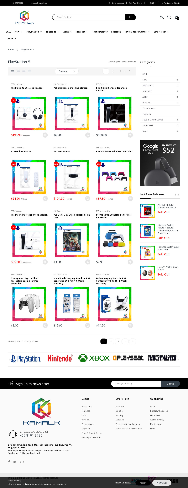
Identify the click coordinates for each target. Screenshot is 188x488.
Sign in (177, 3)
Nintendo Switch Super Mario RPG (168, 248)
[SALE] (29, 113)
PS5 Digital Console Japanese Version (111, 89)
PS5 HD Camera (62, 151)
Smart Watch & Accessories (129, 428)
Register (167, 3)
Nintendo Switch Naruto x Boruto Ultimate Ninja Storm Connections (168, 229)
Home (11, 49)
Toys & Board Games (92, 433)
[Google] (22, 462)
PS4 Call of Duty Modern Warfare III (167, 206)
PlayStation (87, 406)
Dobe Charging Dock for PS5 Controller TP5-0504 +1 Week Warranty (111, 281)
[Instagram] (15, 462)
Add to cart (45, 135)
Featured (63, 71)
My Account (155, 424)
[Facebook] (9, 462)
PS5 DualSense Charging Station (71, 87)
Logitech (86, 428)
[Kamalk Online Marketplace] (25, 17)
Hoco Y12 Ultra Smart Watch (168, 268)
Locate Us (155, 415)
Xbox (84, 415)
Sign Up (170, 383)
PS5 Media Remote (21, 151)
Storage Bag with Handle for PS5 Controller (113, 216)
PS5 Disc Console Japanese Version (29, 214)
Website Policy (157, 419)
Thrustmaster (88, 424)
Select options (130, 198)
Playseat (86, 419)
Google (119, 410)
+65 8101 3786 (31, 435)
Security (119, 415)
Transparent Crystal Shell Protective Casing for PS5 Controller (24, 281)
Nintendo (86, 410)
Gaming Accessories (91, 437)
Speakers (120, 419)
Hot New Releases (159, 410)
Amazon (120, 406)
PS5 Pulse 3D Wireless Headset (27, 87)
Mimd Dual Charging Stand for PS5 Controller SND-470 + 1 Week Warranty (72, 281)
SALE (152, 406)
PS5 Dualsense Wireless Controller (114, 151)
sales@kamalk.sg (39, 3)
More (152, 428)
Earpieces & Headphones (128, 424)
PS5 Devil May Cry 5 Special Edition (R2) (72, 216)
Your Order (137, 3)
